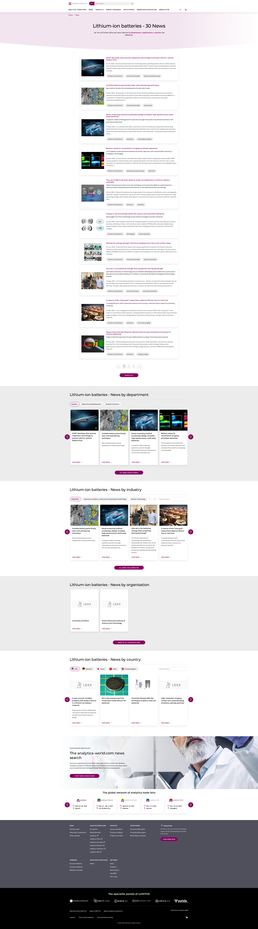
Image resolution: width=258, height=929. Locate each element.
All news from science (129, 473)
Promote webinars (76, 867)
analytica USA (95, 852)
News (112, 863)
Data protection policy (105, 917)
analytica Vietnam (96, 845)
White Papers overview (138, 836)
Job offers (113, 873)
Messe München (95, 832)
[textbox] (173, 499)
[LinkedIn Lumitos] (186, 917)
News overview (75, 836)
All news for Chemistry (129, 568)
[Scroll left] (152, 499)
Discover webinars (76, 863)
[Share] (180, 10)
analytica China (95, 839)
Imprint (72, 917)
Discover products (116, 829)
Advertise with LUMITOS (78, 911)
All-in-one (113, 877)
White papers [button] (129, 10)
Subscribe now (169, 839)
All (91, 3)
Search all (129, 375)
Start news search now (84, 776)
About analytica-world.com (113, 911)
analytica (93, 836)
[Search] (132, 4)
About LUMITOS (95, 911)
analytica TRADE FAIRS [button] (77, 10)
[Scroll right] (155, 499)
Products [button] (100, 10)
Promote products (116, 832)
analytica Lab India (96, 842)
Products (113, 867)
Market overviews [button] (113, 10)
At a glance (94, 829)
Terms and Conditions (86, 917)
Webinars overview (76, 870)
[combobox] (173, 499)
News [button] (91, 10)
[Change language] (185, 10)
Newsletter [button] (164, 10)
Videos (92, 863)
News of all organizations (129, 642)
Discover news (74, 829)
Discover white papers (137, 829)
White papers (114, 870)
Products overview (116, 836)
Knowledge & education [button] (147, 10)
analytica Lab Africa (97, 849)
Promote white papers (138, 832)
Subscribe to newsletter (78, 832)
